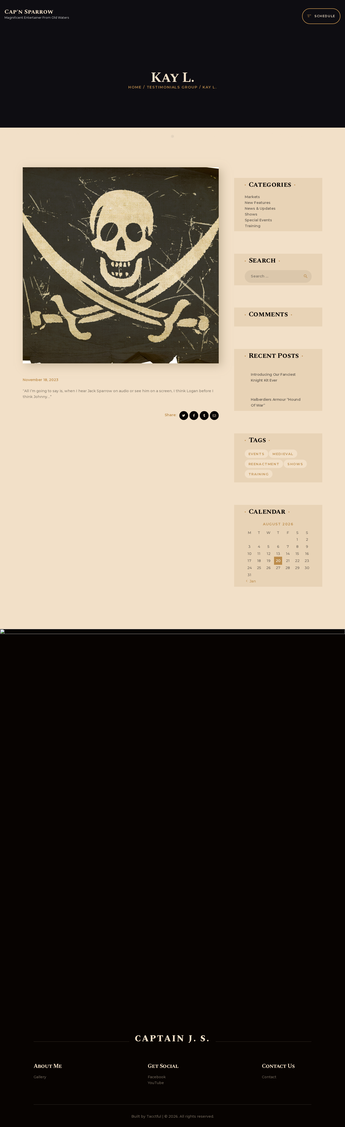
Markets (252, 197)
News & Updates (260, 208)
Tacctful (153, 1116)
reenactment (264, 464)
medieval (283, 454)
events (257, 454)
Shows (251, 214)
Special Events (258, 220)
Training (252, 226)
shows (295, 464)
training (259, 474)
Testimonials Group (172, 87)
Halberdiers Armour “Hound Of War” (275, 402)
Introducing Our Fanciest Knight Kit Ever (273, 377)
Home (135, 87)
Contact (269, 1077)
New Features (257, 202)
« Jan (251, 581)
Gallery (40, 1077)
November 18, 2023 (40, 380)
